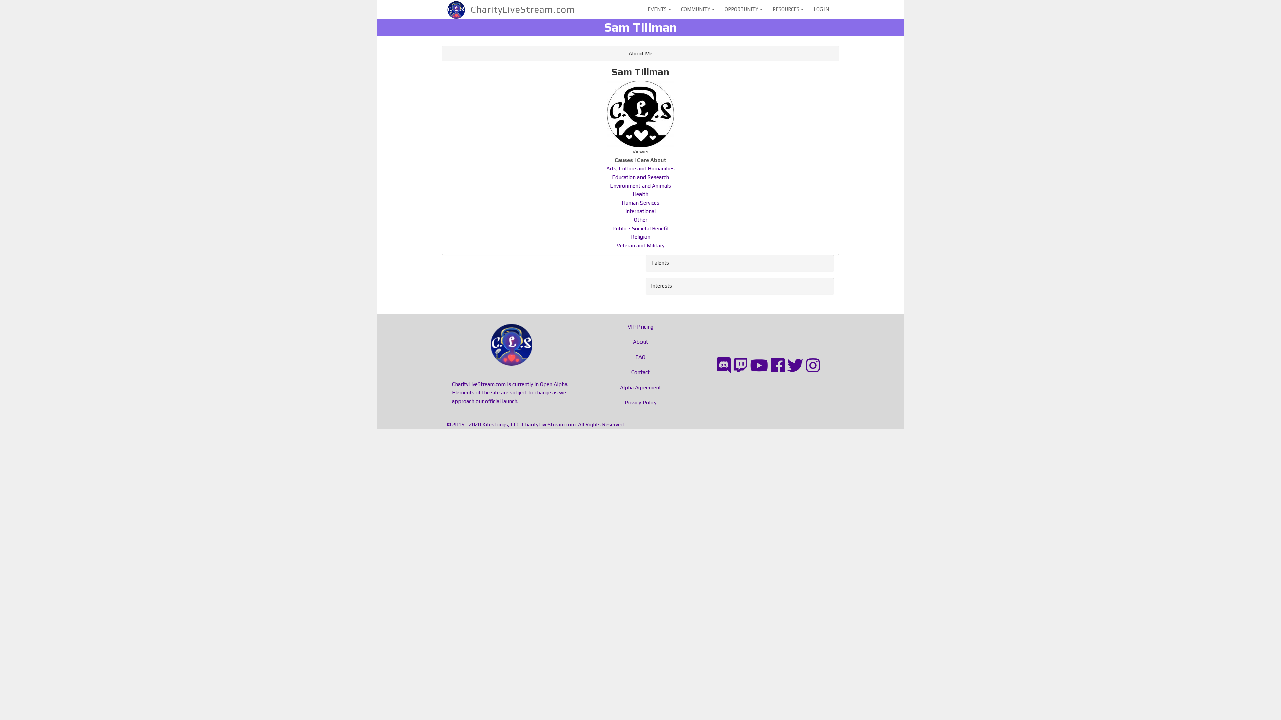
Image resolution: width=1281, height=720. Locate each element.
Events (658, 9)
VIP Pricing (640, 327)
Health (640, 194)
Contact (640, 372)
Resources (786, 9)
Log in (821, 9)
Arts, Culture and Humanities (640, 168)
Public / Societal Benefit (640, 228)
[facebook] (778, 365)
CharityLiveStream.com (523, 9)
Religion (640, 237)
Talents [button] (660, 263)
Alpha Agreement (640, 387)
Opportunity (742, 9)
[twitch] (740, 365)
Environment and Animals (640, 186)
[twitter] (795, 365)
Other (640, 220)
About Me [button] (640, 53)
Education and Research (640, 177)
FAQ (640, 357)
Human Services (640, 203)
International (640, 211)
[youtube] (759, 365)
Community (696, 9)
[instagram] (813, 365)
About (640, 342)
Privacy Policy (640, 402)
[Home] (459, 9)
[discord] (724, 365)
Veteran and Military (640, 245)
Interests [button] (661, 286)
